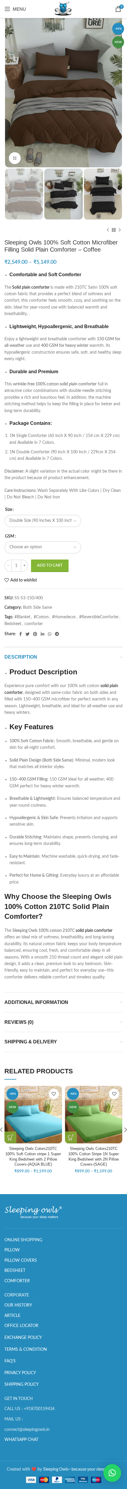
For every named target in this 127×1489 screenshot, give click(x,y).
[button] (112, 1473)
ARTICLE (12, 1316)
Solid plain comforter (31, 287)
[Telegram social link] (57, 634)
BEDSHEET (14, 1271)
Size (8, 510)
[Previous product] (108, 230)
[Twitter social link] (27, 634)
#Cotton (41, 617)
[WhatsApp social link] (49, 634)
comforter (34, 624)
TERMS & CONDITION (25, 1349)
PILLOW (12, 1250)
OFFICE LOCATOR (21, 1326)
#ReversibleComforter (99, 617)
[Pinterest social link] (35, 634)
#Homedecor (64, 617)
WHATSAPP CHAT (21, 1440)
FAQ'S (10, 1361)
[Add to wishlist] (54, 1094)
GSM (9, 536)
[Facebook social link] (20, 634)
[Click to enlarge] (15, 158)
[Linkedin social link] (42, 634)
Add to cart (50, 566)
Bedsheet (12, 624)
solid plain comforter (94, 931)
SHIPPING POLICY (21, 1384)
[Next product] (120, 230)
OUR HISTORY (18, 1305)
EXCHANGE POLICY (23, 1338)
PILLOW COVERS (20, 1260)
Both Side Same (37, 608)
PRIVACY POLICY (20, 1373)
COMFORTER (17, 1281)
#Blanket (22, 617)
